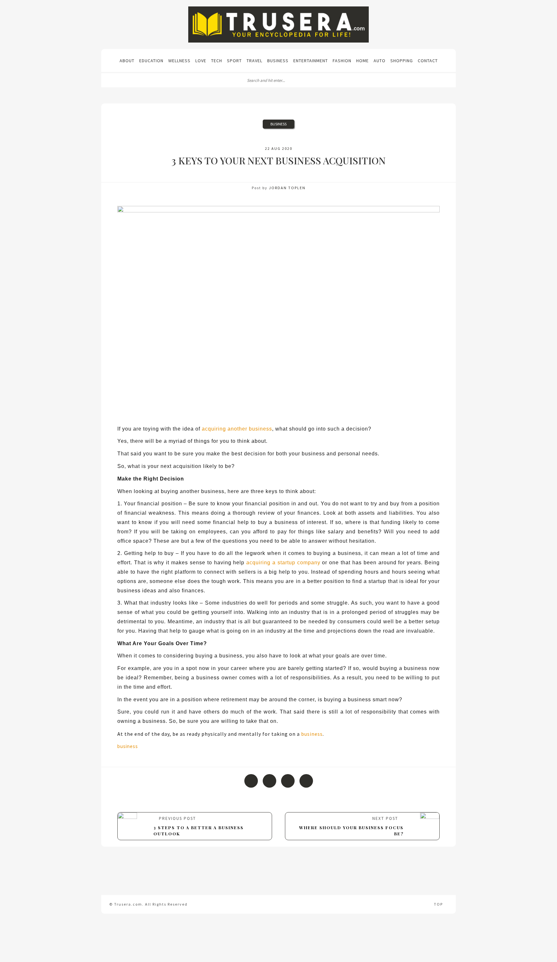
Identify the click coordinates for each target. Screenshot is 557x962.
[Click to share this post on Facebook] (251, 781)
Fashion (342, 60)
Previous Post (198, 826)
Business (277, 60)
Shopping (401, 60)
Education (151, 60)
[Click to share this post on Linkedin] (306, 781)
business (312, 734)
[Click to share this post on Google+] (288, 781)
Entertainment (310, 60)
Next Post (351, 826)
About (127, 60)
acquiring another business (237, 429)
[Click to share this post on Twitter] (269, 781)
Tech (216, 60)
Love (200, 60)
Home (362, 60)
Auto (380, 60)
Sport (234, 60)
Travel (254, 60)
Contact (428, 60)
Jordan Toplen (287, 187)
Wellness (179, 60)
